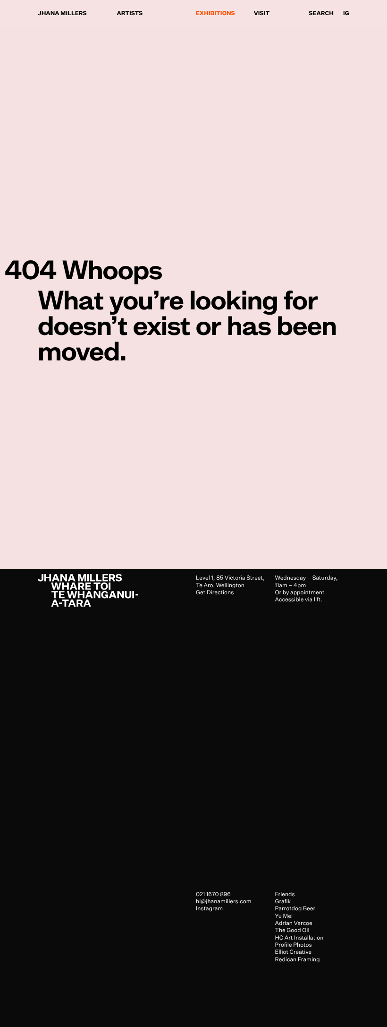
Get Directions (215, 592)
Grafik (283, 901)
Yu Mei (284, 915)
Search (321, 13)
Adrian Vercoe (293, 922)
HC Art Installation (299, 937)
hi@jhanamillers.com (224, 901)
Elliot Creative (293, 951)
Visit (262, 13)
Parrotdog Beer (295, 908)
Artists (130, 13)
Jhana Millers (62, 13)
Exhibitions (215, 13)
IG (346, 13)
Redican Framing (297, 959)
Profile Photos (293, 944)
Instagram (209, 908)
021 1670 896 (213, 894)
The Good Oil (292, 929)
